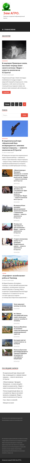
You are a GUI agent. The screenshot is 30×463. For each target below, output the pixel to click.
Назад (7, 104)
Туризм (4, 273)
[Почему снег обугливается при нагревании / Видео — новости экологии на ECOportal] (7, 230)
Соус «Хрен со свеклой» (10, 400)
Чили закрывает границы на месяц (20, 305)
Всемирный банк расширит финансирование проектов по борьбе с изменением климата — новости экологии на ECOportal (20, 212)
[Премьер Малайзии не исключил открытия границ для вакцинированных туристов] (7, 333)
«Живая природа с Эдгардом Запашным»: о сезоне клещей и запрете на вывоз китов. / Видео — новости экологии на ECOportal (21, 175)
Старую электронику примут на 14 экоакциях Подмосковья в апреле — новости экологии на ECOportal (21, 244)
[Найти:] (15, 115)
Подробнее (6, 92)
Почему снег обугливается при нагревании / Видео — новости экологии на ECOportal (19, 228)
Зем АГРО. (11, 13)
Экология (5, 60)
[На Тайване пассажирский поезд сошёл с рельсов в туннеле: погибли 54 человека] (7, 319)
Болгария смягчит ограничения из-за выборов (20, 341)
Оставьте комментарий (8, 75)
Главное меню (9, 29)
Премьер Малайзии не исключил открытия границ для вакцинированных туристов (21, 330)
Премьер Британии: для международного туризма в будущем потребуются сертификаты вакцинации (21, 354)
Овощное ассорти (8, 403)
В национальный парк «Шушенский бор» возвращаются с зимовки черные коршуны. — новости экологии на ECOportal (14, 145)
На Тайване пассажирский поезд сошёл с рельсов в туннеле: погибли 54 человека (20, 317)
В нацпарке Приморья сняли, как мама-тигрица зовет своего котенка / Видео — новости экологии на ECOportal (14, 67)
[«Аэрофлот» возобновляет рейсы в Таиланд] (15, 272)
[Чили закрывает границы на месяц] (7, 310)
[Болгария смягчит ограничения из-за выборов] (7, 346)
